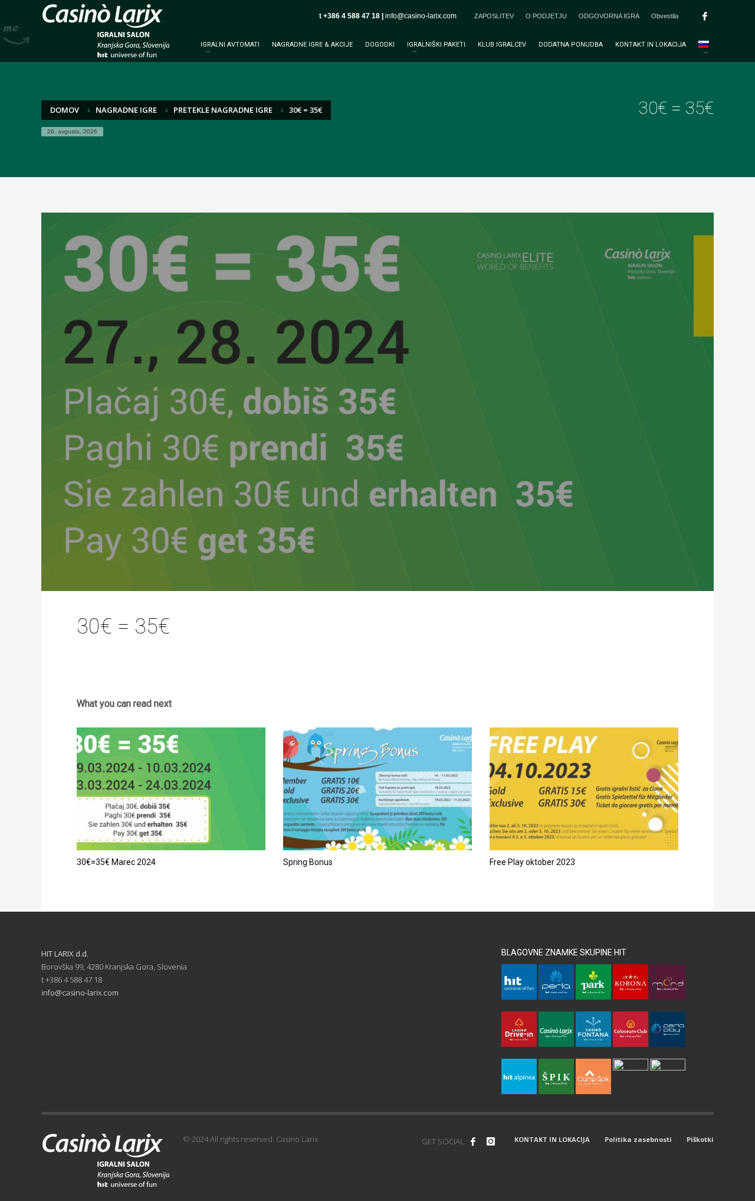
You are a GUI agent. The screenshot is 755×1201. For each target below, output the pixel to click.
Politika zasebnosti (638, 1139)
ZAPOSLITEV (494, 15)
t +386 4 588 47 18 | (352, 16)
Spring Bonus (308, 862)
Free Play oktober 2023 (532, 862)
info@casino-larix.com (421, 16)
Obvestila (664, 15)
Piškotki (700, 1139)
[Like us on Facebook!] (473, 1141)
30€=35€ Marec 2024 (116, 862)
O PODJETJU (546, 15)
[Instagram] (491, 1141)
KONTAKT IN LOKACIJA (552, 1139)
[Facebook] (705, 16)
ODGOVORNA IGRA (609, 15)
